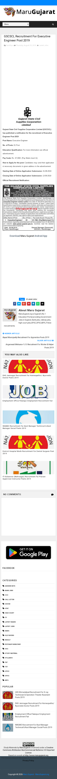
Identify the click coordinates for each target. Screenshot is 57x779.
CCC (6, 595)
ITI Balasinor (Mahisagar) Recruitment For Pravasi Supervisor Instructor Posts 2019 (24, 478)
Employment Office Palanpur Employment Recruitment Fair (28, 401)
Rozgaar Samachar (13, 644)
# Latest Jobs (31, 299)
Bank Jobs (9, 590)
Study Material (11, 653)
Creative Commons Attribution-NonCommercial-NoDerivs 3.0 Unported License (28, 750)
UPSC (7, 671)
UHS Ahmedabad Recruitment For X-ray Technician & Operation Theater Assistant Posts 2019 (32, 694)
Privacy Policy (28, 760)
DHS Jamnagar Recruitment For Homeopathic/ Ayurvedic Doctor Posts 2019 (27, 377)
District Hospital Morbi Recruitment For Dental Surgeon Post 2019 (28, 452)
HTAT (7, 608)
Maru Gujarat (27, 235)
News (7, 631)
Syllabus (9, 658)
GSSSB (7, 604)
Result (7, 640)
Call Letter (9, 599)
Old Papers (9, 635)
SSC (6, 649)
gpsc (7, 676)
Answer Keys (10, 586)
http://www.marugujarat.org (36, 755)
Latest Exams (10, 622)
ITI (6, 617)
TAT (6, 662)
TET (6, 667)
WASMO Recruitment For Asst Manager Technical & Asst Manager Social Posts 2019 (27, 427)
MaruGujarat (25, 747)
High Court (9, 613)
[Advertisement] (28, 76)
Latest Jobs (43, 45)
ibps (6, 680)
